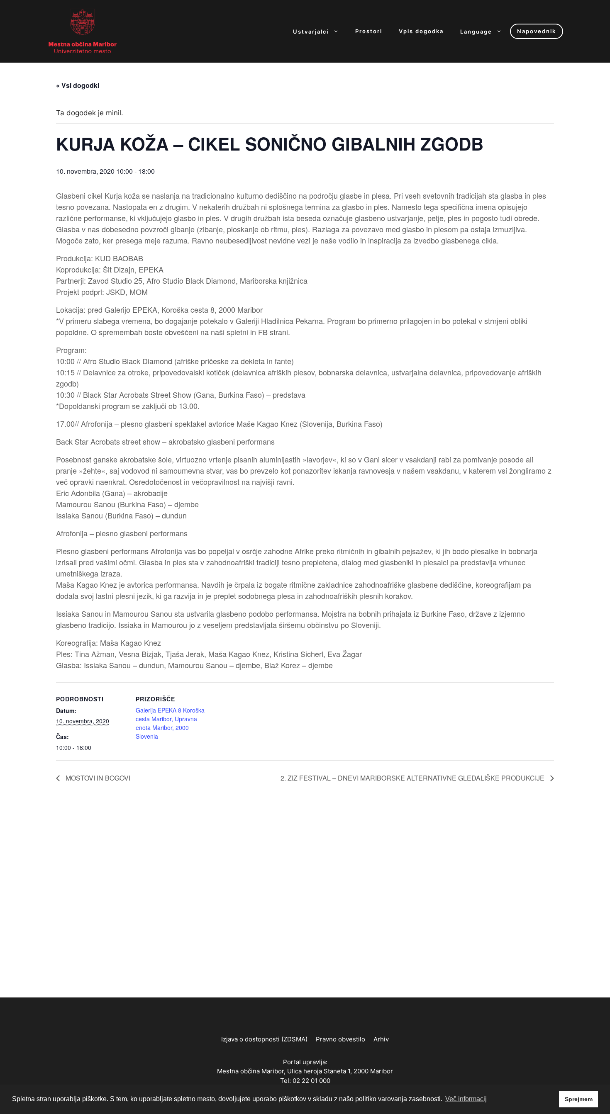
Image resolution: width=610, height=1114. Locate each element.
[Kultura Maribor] (82, 31)
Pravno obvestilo (340, 1039)
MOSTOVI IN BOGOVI (97, 778)
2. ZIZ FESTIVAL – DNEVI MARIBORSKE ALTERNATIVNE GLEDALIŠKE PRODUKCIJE (413, 778)
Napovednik (536, 31)
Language (476, 31)
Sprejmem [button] (579, 1099)
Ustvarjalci (311, 31)
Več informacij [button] (466, 1098)
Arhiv (381, 1039)
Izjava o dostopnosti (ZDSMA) (264, 1039)
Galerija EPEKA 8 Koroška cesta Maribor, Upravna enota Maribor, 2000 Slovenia (170, 723)
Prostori (368, 31)
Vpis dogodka (421, 31)
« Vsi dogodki (77, 85)
